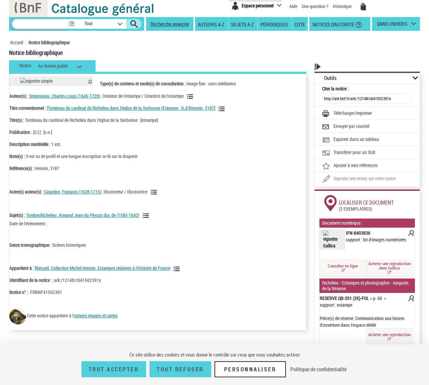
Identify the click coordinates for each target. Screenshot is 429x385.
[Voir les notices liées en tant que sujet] (147, 216)
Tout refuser (180, 369)
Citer (335, 88)
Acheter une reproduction (389, 334)
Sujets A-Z (242, 24)
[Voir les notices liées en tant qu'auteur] (191, 96)
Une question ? (315, 6)
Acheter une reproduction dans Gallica (389, 265)
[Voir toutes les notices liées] (178, 269)
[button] (72, 24)
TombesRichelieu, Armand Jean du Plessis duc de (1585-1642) (82, 215)
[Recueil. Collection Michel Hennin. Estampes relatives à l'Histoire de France (102, 268)
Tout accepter (114, 369)
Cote (300, 24)
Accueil (16, 42)
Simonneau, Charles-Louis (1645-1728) (64, 96)
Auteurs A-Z (211, 24)
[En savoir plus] (411, 234)
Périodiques (274, 24)
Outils (330, 78)
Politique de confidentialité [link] (318, 369)
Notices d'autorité (333, 24)
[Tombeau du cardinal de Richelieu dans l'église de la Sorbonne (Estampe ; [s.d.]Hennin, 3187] (131, 108)
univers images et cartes (96, 315)
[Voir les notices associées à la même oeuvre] (223, 109)
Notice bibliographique (49, 42)
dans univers (392, 25)
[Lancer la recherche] (134, 24)
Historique (343, 6)
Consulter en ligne (343, 266)
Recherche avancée (169, 23)
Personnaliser (250, 369)
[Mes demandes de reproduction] (363, 7)
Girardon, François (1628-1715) (73, 191)
